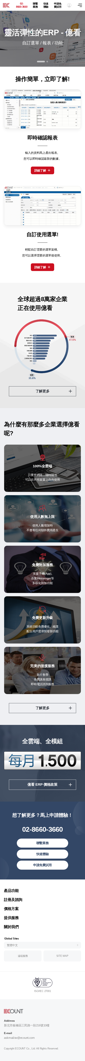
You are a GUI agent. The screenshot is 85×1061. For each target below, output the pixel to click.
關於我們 (11, 927)
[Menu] (81, 5)
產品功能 (11, 891)
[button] (38, 61)
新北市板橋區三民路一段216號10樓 (26, 1025)
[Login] (69, 5)
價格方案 (11, 909)
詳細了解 (40, 170)
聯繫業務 (35, 5)
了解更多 (43, 391)
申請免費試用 (57, 5)
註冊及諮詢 (13, 900)
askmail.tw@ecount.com (19, 1037)
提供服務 (11, 918)
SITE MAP (62, 955)
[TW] (6, 5)
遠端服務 (23, 955)
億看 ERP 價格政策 (42, 784)
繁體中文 (12, 945)
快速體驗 (45, 5)
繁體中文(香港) (17, 884)
